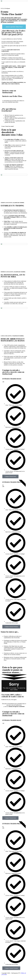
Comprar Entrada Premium (11, 626)
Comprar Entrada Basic (10, 476)
